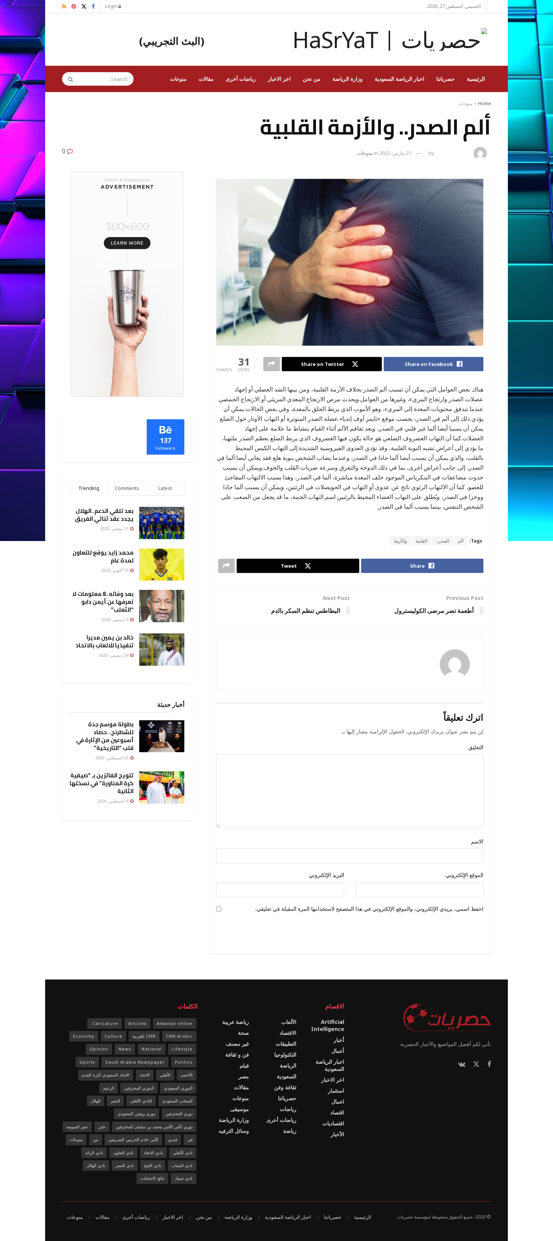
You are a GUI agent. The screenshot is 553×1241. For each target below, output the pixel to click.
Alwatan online (175, 1023)
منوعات (178, 78)
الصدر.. (442, 541)
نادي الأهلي (183, 1152)
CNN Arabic (179, 1036)
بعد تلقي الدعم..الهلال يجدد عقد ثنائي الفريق (104, 514)
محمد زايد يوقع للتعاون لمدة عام (103, 556)
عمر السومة (77, 1126)
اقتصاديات (333, 1123)
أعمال (337, 1050)
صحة (243, 1032)
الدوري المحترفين (139, 1088)
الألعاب (288, 1021)
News (124, 1049)
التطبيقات (286, 1043)
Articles (137, 1023)
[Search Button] (68, 79)
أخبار (339, 1039)
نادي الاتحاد (153, 1152)
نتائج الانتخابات (152, 1178)
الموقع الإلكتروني (464, 874)
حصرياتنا (445, 78)
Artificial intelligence (327, 1025)
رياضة (289, 1130)
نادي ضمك (184, 1178)
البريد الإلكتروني (324, 874)
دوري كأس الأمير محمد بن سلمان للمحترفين (154, 1126)
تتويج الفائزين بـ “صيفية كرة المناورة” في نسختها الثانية (102, 783)
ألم (460, 541)
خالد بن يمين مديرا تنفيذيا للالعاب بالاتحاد (105, 641)
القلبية (421, 541)
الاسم (474, 841)
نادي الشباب (182, 1165)
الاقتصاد (288, 1032)
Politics (184, 1062)
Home (484, 103)
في (190, 1139)
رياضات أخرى (241, 78)
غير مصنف (237, 1043)
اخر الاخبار (279, 78)
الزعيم (108, 1088)
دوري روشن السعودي (136, 1113)
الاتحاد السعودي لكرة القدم (105, 1075)
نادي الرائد (94, 1152)
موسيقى (239, 1109)
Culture (113, 1036)
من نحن (312, 78)
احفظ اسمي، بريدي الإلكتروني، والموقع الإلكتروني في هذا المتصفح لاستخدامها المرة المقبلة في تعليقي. (369, 908)
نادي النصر (124, 1165)
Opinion (99, 1049)
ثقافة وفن (285, 1087)
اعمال (337, 1101)
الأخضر (187, 1075)
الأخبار (337, 1134)
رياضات (288, 1109)
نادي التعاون (123, 1152)
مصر (244, 1076)
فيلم (244, 1065)
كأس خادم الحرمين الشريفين (133, 1139)
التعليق (473, 747)
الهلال (95, 1100)
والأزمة (400, 541)
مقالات (206, 78)
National (151, 1049)
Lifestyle (182, 1049)
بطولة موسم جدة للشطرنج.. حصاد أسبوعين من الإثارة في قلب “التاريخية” (105, 736)
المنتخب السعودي (177, 1100)
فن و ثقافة (237, 1054)
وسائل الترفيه (234, 1130)
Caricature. (104, 1023)
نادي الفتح (152, 1165)
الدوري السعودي (178, 1088)
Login (111, 6)
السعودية (286, 1076)
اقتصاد (337, 1112)
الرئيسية (476, 78)
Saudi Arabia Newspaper (135, 1062)
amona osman (453, 153)
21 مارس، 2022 (395, 153)
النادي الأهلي (141, 1100)
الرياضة (288, 1065)
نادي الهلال (96, 1165)
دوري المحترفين (179, 1113)
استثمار (336, 1090)
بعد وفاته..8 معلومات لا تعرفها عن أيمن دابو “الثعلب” (103, 601)
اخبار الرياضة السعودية (399, 78)
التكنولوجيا (285, 1054)
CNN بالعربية (144, 1036)
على (102, 1126)
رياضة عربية (235, 1021)
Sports (87, 1062)
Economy (83, 1036)
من (95, 1139)
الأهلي (165, 1075)
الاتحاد (145, 1075)
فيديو (173, 1139)
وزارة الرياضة (348, 78)
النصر (115, 1100)
